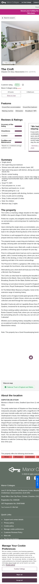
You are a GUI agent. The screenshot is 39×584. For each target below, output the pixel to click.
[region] (19, 561)
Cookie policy (10, 565)
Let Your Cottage (26, 2)
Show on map (11, 95)
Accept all (19, 580)
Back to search (9, 18)
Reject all (19, 574)
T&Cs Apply (31, 13)
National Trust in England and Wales (20, 387)
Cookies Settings (19, 569)
